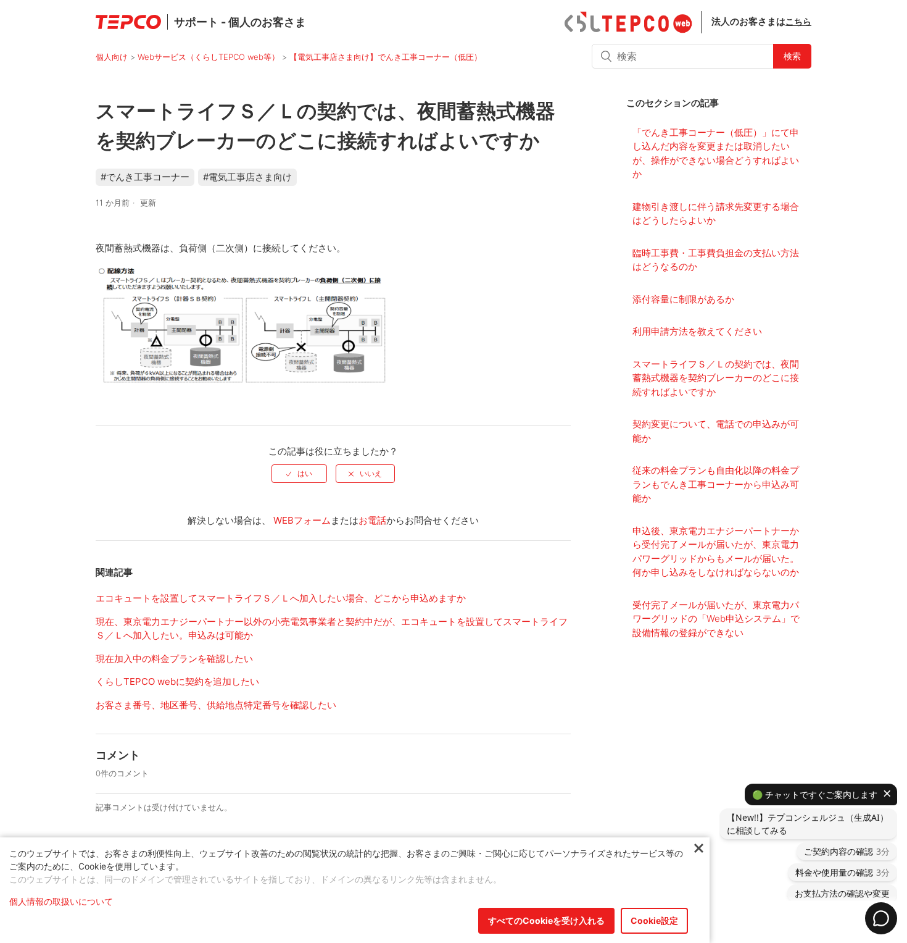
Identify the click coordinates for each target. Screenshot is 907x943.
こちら (798, 21)
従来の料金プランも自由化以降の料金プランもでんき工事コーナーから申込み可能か (715, 484)
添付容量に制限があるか (683, 299)
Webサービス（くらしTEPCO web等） (209, 57)
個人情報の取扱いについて (61, 901)
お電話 (372, 520)
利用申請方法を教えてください (697, 331)
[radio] (299, 473)
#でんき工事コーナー (145, 177)
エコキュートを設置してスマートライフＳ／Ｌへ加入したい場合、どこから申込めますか (281, 598)
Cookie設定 (654, 920)
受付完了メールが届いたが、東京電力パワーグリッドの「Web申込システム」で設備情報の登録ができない (716, 619)
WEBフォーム (302, 520)
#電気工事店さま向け (247, 177)
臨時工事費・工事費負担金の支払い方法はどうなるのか (715, 260)
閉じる (698, 849)
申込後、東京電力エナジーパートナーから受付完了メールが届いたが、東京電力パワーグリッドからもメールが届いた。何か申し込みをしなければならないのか (715, 552)
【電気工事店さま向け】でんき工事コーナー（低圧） (385, 57)
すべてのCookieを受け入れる (546, 920)
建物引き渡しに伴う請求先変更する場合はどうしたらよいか (715, 214)
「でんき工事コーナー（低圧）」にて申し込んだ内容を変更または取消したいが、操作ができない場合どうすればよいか (715, 153)
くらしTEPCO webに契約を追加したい (177, 681)
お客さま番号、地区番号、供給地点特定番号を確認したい (216, 705)
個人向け (112, 57)
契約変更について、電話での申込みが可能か (715, 431)
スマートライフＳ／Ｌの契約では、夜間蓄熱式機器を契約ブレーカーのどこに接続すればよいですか (715, 378)
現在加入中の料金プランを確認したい (174, 658)
